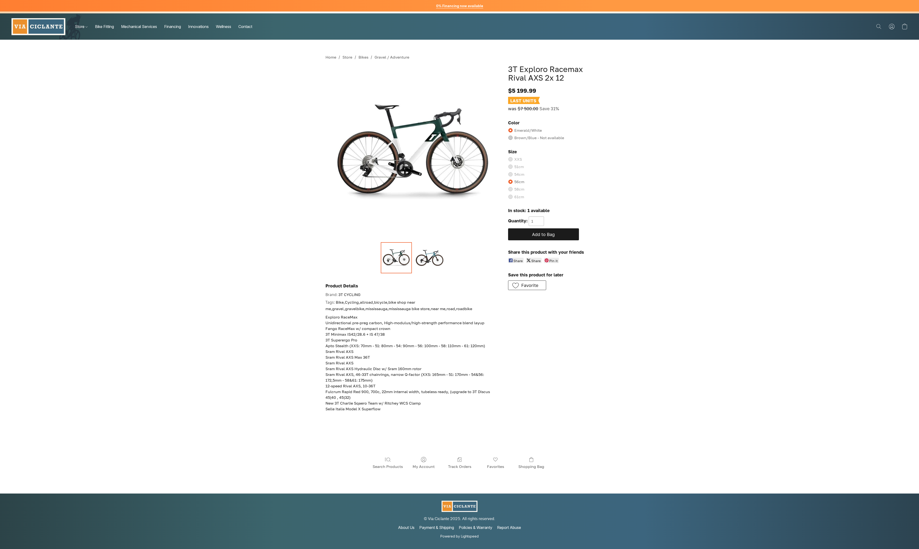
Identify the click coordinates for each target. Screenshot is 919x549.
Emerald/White (528, 130)
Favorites (495, 466)
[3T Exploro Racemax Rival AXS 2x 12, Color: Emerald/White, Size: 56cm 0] (396, 257)
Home (330, 57)
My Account (424, 466)
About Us (406, 527)
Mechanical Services (139, 26)
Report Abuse (509, 527)
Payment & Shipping (436, 527)
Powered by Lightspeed (459, 536)
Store (80, 26)
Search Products (388, 466)
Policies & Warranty (475, 527)
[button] (38, 27)
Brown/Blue (539, 137)
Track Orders (459, 466)
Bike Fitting (104, 26)
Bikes (363, 57)
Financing (172, 26)
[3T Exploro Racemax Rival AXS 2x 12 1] (429, 257)
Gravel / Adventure (392, 57)
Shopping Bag (531, 466)
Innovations (198, 26)
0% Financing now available (459, 6)
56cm (519, 181)
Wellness (223, 26)
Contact (245, 26)
